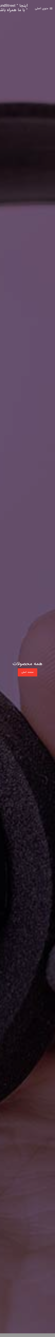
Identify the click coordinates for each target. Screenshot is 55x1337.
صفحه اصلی (27, 672)
